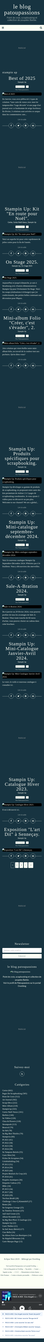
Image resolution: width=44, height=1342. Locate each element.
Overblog (36, 1259)
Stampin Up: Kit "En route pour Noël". (22, 213)
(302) (9, 1100)
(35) (11, 1183)
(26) (6, 1204)
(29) (7, 1195)
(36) (12, 1180)
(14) (16, 1235)
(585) (14, 1093)
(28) (10, 1198)
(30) (7, 1192)
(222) (9, 1103)
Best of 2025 (22, 78)
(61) (7, 1140)
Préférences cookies (37, 1275)
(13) (12, 1241)
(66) (8, 1137)
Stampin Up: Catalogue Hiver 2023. (22, 784)
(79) (7, 1127)
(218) (10, 1106)
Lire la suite (22, 119)
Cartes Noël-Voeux (20, 222)
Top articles (28, 1269)
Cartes (10, 222)
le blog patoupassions (22, 9)
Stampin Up (22, 82)
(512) (11, 1096)
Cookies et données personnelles (20, 1275)
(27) (17, 1201)
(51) (7, 1164)
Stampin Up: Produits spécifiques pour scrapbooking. (22, 456)
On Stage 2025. (22, 262)
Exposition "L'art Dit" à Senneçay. (22, 832)
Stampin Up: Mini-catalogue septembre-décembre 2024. (22, 529)
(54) (8, 1155)
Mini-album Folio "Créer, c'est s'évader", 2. (22, 322)
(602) (7, 1090)
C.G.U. (17, 1272)
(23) (11, 1214)
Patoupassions (23, 983)
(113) (9, 1124)
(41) (7, 1177)
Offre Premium (4, 1275)
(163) (9, 1109)
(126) (9, 1118)
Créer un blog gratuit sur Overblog (13, 1269)
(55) (12, 1152)
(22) (11, 1217)
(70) (12, 1133)
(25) (13, 1207)
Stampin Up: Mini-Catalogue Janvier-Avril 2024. (22, 651)
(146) (8, 1115)
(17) (13, 1229)
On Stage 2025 (26, 266)
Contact (36, 1269)
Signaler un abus (7, 1272)
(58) (7, 1143)
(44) (7, 1170)
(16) (8, 1232)
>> (31, 865)
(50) (7, 1167)
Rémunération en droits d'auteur (30, 1272)
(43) (14, 1174)
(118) (11, 1121)
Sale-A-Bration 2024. (22, 588)
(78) (7, 1130)
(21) (10, 1226)
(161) (12, 1112)
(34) (6, 1186)
